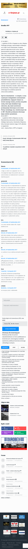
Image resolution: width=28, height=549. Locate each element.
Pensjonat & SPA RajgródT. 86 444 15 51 (22, 528)
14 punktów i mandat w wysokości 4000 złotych (14, 148)
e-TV (18, 428)
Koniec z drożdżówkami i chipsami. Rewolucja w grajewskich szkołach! (13, 374)
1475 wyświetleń (18, 460)
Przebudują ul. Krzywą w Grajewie (10, 364)
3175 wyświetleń (18, 466)
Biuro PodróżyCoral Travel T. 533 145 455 (6, 520)
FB (6, 428)
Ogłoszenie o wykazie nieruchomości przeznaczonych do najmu (10, 362)
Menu (4, 13)
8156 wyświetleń (19, 481)
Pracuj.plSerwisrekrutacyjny (22, 535)
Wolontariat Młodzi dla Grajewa (13, 458)
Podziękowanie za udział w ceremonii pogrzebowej (14, 377)
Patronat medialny (13, 545)
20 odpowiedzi (9, 466)
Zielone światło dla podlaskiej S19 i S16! (11, 366)
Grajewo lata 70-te (14, 413)
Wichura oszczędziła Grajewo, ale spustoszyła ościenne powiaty (13, 357)
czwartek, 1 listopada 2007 (8, 271)
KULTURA (23, 347)
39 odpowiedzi (9, 488)
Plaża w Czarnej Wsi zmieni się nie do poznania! (13, 359)
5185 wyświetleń (18, 495)
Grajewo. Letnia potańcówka (17, 405)
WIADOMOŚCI (5, 347)
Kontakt (20, 433)
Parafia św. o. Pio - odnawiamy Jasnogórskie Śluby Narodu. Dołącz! (14, 391)
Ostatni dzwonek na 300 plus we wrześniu (12, 396)
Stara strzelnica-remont (12, 493)
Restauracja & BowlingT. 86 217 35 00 (14, 520)
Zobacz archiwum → (6, 398)
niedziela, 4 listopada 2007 (8, 288)
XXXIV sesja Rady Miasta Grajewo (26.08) (11, 368)
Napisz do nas (7, 433)
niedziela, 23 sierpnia (14, 407)
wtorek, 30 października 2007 (9, 233)
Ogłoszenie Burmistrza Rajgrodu (9, 387)
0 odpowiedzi (9, 460)
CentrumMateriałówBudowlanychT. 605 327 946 (14, 528)
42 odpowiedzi (9, 481)
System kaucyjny (10, 464)
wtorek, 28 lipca (9, 477)
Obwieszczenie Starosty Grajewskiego (11, 370)
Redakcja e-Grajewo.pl (12, 31)
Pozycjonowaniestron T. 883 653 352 (22, 520)
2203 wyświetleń (18, 472)
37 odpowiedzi (9, 495)
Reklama (4, 545)
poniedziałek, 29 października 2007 (14, 33)
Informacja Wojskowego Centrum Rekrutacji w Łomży (13, 382)
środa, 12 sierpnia (9, 484)
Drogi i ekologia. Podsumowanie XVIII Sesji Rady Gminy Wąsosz (14, 139)
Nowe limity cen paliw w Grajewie (10, 389)
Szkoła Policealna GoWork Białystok (14, 535)
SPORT (14, 347)
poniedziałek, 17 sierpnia (15, 415)
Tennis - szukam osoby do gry (13, 470)
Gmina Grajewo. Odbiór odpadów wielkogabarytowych (9, 379)
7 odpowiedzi (9, 472)
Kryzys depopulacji (10, 479)
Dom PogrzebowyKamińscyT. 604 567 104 (6, 527)
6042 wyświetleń (19, 488)
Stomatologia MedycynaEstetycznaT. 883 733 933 (6, 535)
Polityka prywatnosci (7, 547)
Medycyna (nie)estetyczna (12, 486)
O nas (3, 543)
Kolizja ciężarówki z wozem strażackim (11, 385)
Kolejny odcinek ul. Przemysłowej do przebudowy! (14, 372)
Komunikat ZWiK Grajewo (8, 394)
